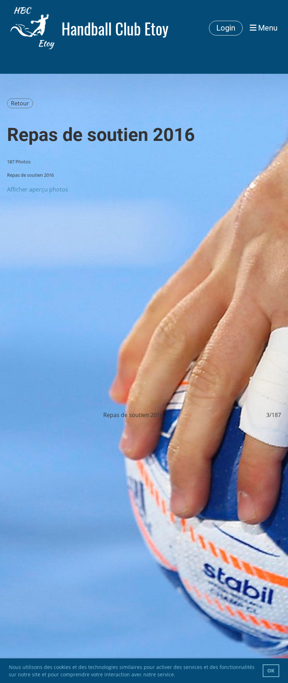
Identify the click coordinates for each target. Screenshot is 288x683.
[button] (178, 675)
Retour (20, 103)
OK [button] (270, 670)
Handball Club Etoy (115, 28)
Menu (266, 28)
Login (225, 28)
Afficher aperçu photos (37, 189)
